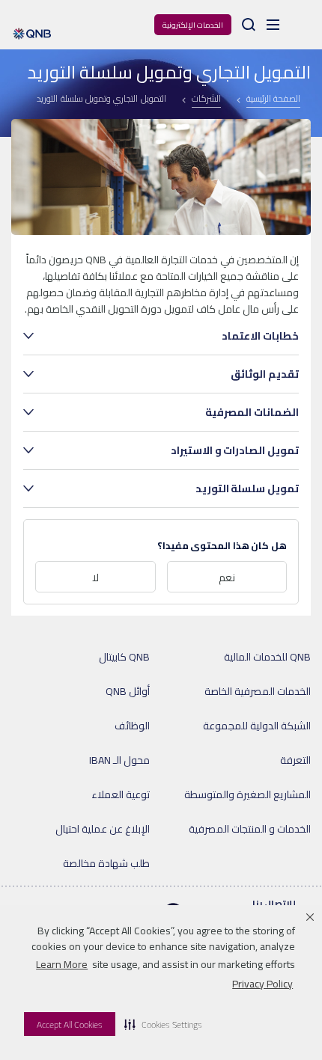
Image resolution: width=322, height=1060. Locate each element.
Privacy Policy (262, 983)
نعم (227, 577)
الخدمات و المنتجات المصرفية (250, 829)
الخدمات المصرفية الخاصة (257, 691)
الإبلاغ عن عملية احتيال (102, 829)
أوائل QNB (128, 691)
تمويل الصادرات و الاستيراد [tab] (235, 450)
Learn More (62, 964)
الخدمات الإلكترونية (192, 25)
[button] (163, 1024)
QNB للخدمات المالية (267, 657)
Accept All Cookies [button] (70, 1024)
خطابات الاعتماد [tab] (260, 336)
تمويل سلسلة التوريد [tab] (247, 488)
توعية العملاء (120, 794)
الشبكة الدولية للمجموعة (257, 725)
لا (95, 577)
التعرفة (295, 760)
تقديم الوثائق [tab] (265, 374)
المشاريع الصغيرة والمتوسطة (247, 794)
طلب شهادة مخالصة (106, 863)
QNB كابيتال (124, 657)
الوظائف (132, 725)
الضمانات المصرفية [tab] (252, 412)
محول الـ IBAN (119, 760)
